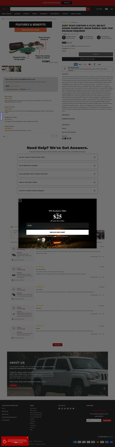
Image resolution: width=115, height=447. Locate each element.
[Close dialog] (20, 200)
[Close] (27, 437)
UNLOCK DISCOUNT (57, 232)
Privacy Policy (20, 442)
